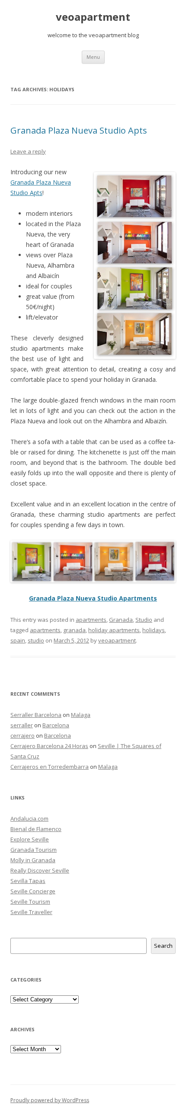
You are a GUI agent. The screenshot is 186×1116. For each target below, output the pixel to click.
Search (163, 946)
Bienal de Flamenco (35, 829)
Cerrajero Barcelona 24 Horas (49, 746)
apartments (91, 620)
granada (74, 630)
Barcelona (55, 725)
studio (36, 640)
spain (17, 640)
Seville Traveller (31, 912)
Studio (143, 620)
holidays (153, 630)
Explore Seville (29, 839)
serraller (21, 725)
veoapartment (93, 17)
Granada (121, 620)
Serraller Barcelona (35, 715)
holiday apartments (114, 630)
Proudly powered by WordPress (49, 1100)
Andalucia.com (29, 818)
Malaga (80, 715)
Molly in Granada (32, 860)
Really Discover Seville (39, 870)
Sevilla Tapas (27, 881)
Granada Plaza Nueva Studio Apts (78, 130)
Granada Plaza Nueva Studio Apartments (93, 598)
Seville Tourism (30, 901)
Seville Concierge (32, 891)
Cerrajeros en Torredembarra (49, 767)
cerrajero (22, 735)
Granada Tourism (33, 850)
